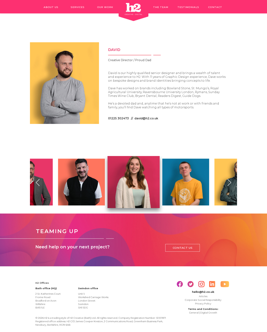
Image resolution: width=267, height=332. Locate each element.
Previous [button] (38, 182)
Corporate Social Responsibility (203, 299)
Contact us (183, 247)
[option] (81, 182)
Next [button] (229, 182)
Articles (203, 296)
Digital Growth (208, 312)
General (194, 312)
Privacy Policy (203, 303)
